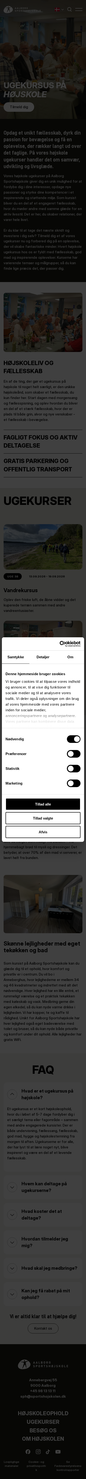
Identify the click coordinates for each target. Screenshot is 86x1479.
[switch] (70, 753)
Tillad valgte (43, 818)
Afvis (43, 832)
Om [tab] (70, 657)
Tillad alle (43, 804)
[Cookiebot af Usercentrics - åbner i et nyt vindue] (61, 644)
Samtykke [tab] (15, 657)
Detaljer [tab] (43, 657)
